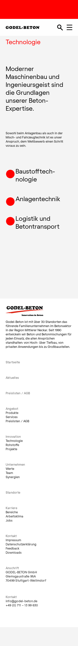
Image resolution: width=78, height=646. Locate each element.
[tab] (36, 312)
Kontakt (11, 536)
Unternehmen (15, 464)
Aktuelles (12, 377)
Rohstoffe (12, 445)
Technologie (14, 440)
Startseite (13, 362)
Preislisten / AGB (18, 393)
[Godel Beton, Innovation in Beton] (22, 27)
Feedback (12, 548)
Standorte (13, 492)
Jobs (9, 520)
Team (9, 473)
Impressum (13, 540)
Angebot (12, 408)
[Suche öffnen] (60, 27)
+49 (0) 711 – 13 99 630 (22, 605)
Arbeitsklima (14, 516)
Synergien (13, 477)
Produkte (12, 412)
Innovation (13, 436)
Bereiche (12, 512)
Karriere (11, 508)
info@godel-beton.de (21, 601)
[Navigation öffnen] (69, 27)
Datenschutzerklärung (21, 544)
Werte (10, 468)
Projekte (11, 449)
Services (12, 417)
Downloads (14, 552)
